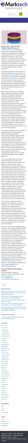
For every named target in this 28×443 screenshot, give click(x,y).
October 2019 (4, 363)
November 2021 (5, 355)
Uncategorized (4, 412)
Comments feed (5, 423)
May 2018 (3, 382)
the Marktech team (14, 78)
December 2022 (5, 344)
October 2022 (4, 346)
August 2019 (4, 365)
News (2, 408)
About (9, 437)
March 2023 (4, 342)
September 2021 (5, 359)
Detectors (4, 433)
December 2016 (5, 397)
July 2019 (3, 367)
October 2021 (4, 357)
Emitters (10, 433)
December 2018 (5, 371)
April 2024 (3, 325)
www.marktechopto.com (8, 49)
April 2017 (3, 390)
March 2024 (4, 327)
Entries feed (4, 421)
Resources (4, 437)
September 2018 (5, 376)
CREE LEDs (20, 433)
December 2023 (5, 331)
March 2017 (4, 392)
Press (2, 410)
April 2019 (3, 369)
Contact (14, 437)
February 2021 (4, 361)
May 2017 (3, 388)
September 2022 (5, 348)
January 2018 (4, 384)
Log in (2, 419)
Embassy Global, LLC (7, 275)
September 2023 (5, 336)
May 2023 (3, 340)
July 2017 (3, 386)
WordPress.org (4, 425)
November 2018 (5, 373)
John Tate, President (7, 317)
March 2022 (4, 350)
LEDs (14, 433)
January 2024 (4, 329)
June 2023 (3, 338)
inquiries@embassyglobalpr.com (10, 279)
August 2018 (4, 378)
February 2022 (4, 352)
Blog (2, 406)
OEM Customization (6, 435)
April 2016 (3, 399)
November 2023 (5, 334)
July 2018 (3, 380)
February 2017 (4, 395)
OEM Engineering (18, 435)
